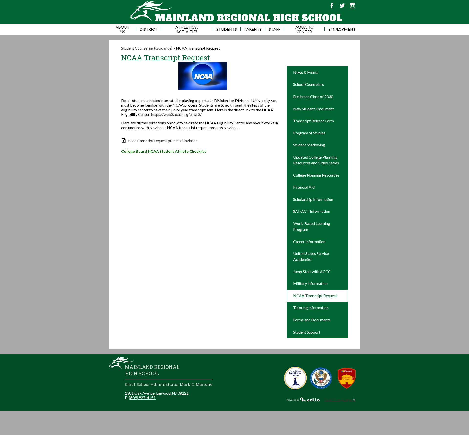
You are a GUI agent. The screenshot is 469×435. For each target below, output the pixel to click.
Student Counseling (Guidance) (146, 48)
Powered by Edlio (303, 399)
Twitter (342, 5)
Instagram (352, 5)
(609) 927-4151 (142, 397)
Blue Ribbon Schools (321, 378)
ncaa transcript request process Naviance (163, 140)
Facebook (332, 5)
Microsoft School (347, 378)
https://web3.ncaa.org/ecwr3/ (176, 114)
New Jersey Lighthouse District (295, 378)
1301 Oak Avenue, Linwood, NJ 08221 (157, 393)
